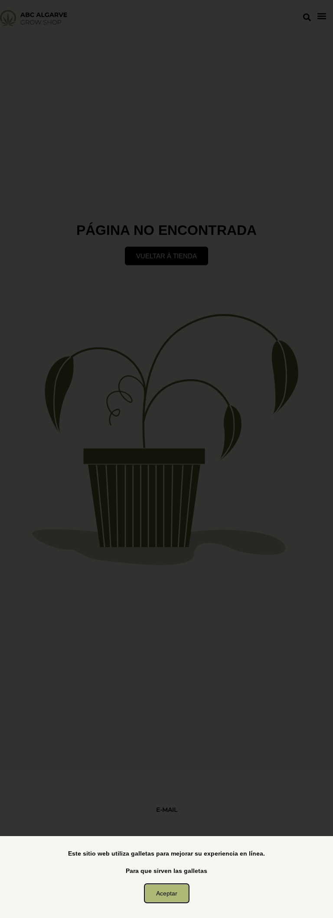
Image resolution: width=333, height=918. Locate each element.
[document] (166, 459)
